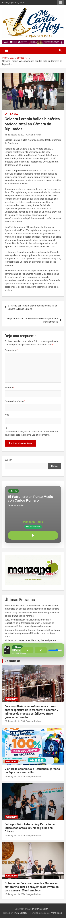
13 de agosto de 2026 (15, 894)
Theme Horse (20, 913)
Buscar (8, 459)
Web (7, 414)
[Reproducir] (33, 535)
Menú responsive (60, 2)
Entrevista (11, 114)
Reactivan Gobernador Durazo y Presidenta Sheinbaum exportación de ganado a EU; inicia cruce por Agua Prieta (32, 633)
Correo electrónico (15, 401)
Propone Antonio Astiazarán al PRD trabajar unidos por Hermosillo (32, 320)
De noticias (11, 699)
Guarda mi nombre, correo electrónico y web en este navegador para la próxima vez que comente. (31, 433)
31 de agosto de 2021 (15, 134)
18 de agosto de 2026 (15, 776)
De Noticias (12, 661)
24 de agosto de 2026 (15, 721)
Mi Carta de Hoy (40, 908)
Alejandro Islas (34, 134)
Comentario (11, 350)
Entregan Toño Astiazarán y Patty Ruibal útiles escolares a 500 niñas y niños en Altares (30, 828)
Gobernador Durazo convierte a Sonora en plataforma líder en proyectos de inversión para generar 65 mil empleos (32, 887)
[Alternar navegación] (6, 50)
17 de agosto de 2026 (15, 835)
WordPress (56, 913)
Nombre (9, 387)
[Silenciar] (41, 650)
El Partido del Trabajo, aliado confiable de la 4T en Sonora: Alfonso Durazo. (32, 307)
